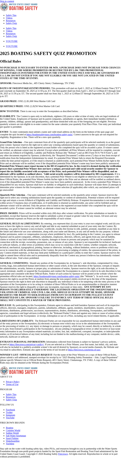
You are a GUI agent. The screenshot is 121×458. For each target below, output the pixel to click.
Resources (10, 20)
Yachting (10, 443)
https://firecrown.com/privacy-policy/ (26, 344)
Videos (9, 18)
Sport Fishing (12, 438)
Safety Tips (11, 15)
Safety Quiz (11, 23)
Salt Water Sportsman (16, 435)
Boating (9, 427)
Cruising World (13, 430)
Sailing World (12, 433)
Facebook (10, 409)
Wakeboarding (12, 441)
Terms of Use (12, 384)
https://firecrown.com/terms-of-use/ (84, 349)
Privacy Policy (12, 381)
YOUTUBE (12, 41)
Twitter (9, 412)
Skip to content (7, 1)
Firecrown (63, 454)
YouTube (10, 417)
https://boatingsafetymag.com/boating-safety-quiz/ (49, 134)
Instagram (10, 415)
